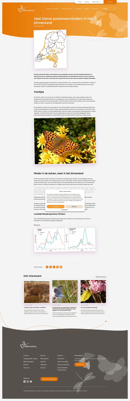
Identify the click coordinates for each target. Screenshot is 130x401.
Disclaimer (79, 390)
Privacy (74, 390)
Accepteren (56, 206)
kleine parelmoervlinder (42, 82)
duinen (60, 99)
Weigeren (74, 206)
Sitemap (85, 390)
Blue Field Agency (67, 390)
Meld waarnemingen (49, 379)
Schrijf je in (80, 364)
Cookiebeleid (64, 209)
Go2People (51, 390)
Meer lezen (37, 225)
